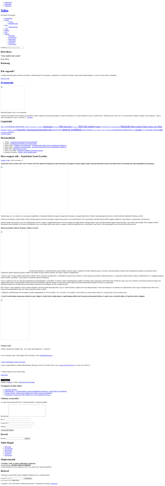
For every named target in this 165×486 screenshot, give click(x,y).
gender (98, 126)
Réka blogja (12, 39)
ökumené (11, 132)
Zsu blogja (11, 42)
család (26, 127)
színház (155, 130)
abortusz (11, 127)
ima (133, 126)
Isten (145, 126)
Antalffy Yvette (5, 160)
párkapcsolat (127, 130)
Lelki (6, 29)
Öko (6, 32)
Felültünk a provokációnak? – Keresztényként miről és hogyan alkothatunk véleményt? (40, 145)
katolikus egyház (11, 130)
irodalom (139, 126)
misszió (95, 130)
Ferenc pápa (56, 127)
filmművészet (75, 126)
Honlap (3, 426)
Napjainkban (8, 18)
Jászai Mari (4, 375)
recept (133, 130)
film (61, 126)
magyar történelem (87, 130)
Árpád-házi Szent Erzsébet (27, 382)
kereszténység (45, 129)
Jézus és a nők (5, 78)
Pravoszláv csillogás (11, 389)
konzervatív (57, 130)
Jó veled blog (12, 37)
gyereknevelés (105, 127)
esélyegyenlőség (32, 127)
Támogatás (8, 4)
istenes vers (152, 126)
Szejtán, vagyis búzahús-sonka (27, 152)
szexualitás (149, 130)
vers (161, 129)
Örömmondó (7, 82)
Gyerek (10, 22)
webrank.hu (53, 483)
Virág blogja (12, 41)
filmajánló (67, 126)
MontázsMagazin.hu (46, 355)
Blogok (7, 34)
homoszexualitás (115, 127)
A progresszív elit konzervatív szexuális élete (23, 142)
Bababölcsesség (13, 23)
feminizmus (48, 126)
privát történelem (108, 130)
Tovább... (30, 117)
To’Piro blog (12, 44)
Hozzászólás (4, 416)
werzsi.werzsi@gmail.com (67, 365)
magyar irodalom (71, 129)
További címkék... (6, 134)
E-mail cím (4, 423)
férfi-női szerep (86, 126)
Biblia (22, 127)
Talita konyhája (13, 27)
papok (102, 130)
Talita (4, 10)
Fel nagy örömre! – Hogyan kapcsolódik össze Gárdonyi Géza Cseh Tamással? (28, 393)
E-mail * (3, 478)
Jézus (159, 126)
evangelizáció (39, 126)
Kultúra (7, 30)
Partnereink (8, 6)
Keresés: (3, 47)
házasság (126, 126)
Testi (6, 25)
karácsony (4, 130)
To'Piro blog (8, 455)
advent (17, 127)
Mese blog (11, 35)
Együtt (7, 20)
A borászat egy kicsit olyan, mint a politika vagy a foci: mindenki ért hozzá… (28, 395)
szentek (138, 129)
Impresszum (8, 2)
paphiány (99, 130)
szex (143, 130)
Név (2, 419)
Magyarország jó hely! (20, 149)
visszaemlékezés (4, 132)
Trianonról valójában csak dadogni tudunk (30, 150)
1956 (6, 127)
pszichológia (117, 130)
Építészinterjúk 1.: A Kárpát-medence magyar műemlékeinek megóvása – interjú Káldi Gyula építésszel (36, 391)
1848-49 (3, 127)
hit (110, 127)
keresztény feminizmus (27, 129)
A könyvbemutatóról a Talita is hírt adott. (13, 362)
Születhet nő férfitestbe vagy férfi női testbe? (23, 143)
